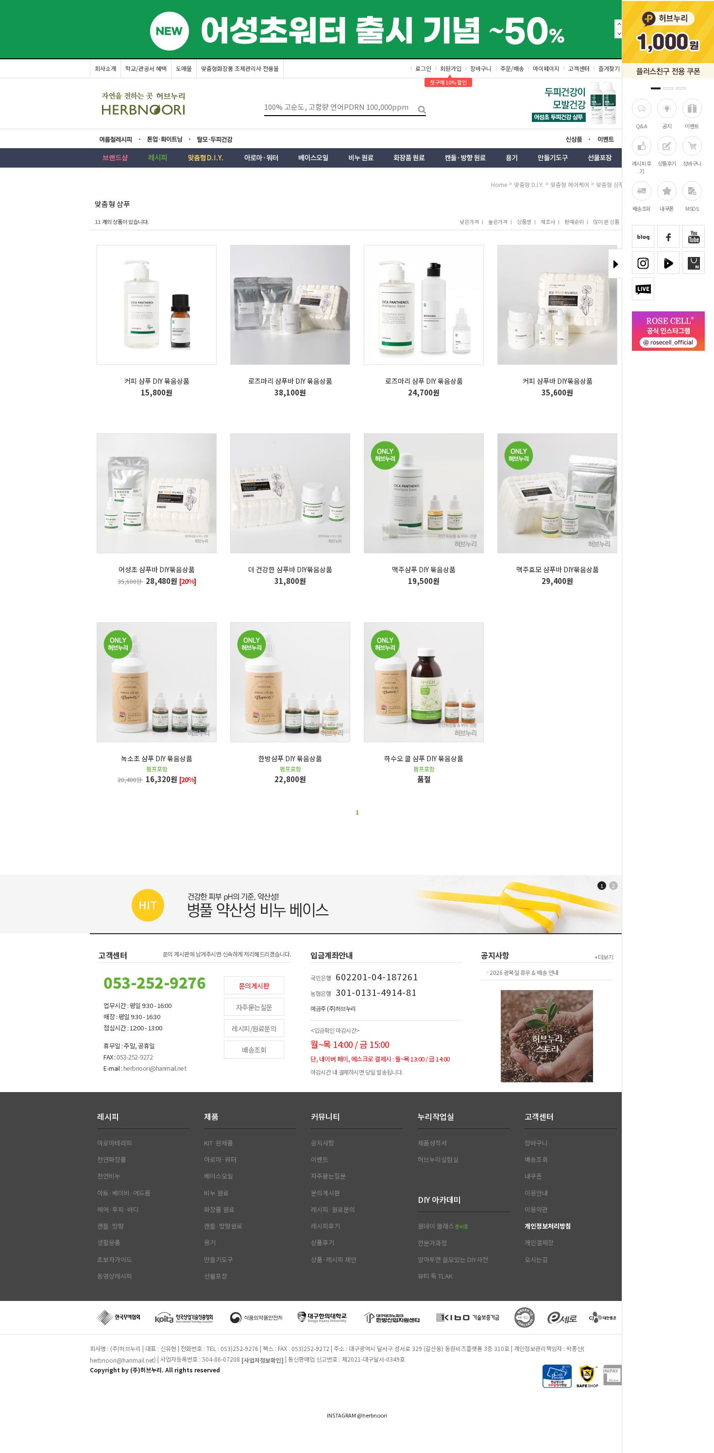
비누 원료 (216, 1193)
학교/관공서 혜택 (146, 68)
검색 (418, 107)
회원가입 (450, 68)
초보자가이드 (114, 1260)
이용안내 (536, 1193)
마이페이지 (546, 68)
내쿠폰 (667, 208)
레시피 (108, 1116)
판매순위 (574, 221)
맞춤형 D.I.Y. (529, 184)
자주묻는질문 (254, 1007)
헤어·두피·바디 (118, 1210)
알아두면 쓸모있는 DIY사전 (453, 1260)
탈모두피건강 (221, 139)
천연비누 (108, 1176)
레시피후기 (325, 1226)
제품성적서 (432, 1143)
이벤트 (692, 126)
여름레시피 (122, 139)
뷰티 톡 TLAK (435, 1276)
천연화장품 (111, 1159)
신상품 (577, 140)
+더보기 (604, 956)
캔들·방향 (110, 1226)
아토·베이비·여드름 (124, 1193)
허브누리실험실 (438, 1159)
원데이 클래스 (443, 1226)
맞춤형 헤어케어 (570, 184)
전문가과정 (432, 1243)
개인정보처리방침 (548, 1226)
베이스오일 (218, 1176)
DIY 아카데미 (439, 1199)
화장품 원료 (219, 1210)
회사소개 (105, 68)
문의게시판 (254, 986)
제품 (211, 1116)
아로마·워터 (220, 1159)
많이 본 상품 (606, 221)
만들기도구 (218, 1260)
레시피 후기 (641, 167)
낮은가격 (469, 221)
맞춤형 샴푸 (610, 184)
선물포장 (215, 1276)
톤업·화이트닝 (168, 139)
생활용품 (108, 1243)
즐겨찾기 (609, 68)
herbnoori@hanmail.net (122, 1360)
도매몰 (184, 68)
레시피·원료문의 (333, 1210)
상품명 (524, 221)
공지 (666, 126)
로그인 (423, 68)
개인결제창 (539, 1243)
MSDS (691, 208)
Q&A (641, 126)
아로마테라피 (114, 1143)
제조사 (548, 221)
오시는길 (536, 1260)
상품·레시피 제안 (334, 1260)
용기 (210, 1243)
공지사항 (322, 1143)
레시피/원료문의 (254, 1028)
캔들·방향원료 (223, 1226)
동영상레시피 (114, 1276)
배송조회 (641, 208)
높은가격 (498, 221)
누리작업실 (436, 1116)
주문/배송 (512, 68)
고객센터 (579, 68)
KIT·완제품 (218, 1143)
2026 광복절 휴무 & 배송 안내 (524, 972)
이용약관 (536, 1210)
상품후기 (667, 163)
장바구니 (692, 163)
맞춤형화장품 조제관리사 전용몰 (240, 68)
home (499, 184)
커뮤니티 (325, 1116)
